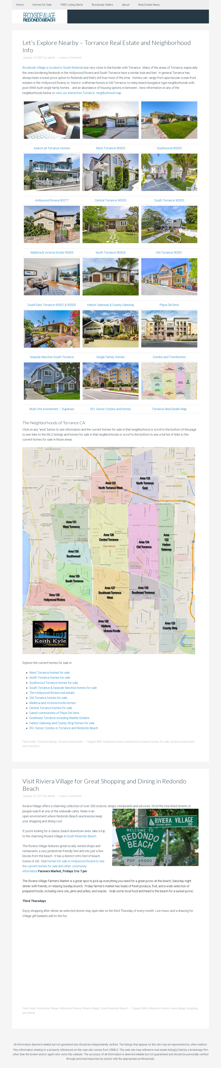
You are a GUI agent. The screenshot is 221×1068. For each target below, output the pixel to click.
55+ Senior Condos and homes (110, 409)
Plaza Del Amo (169, 305)
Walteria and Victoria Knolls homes (52, 703)
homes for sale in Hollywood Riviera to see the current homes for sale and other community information (63, 866)
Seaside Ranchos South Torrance (52, 357)
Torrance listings (47, 741)
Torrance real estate (70, 741)
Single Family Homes (110, 357)
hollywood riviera (113, 741)
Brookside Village (47, 1008)
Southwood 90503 (169, 148)
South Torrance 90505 (169, 200)
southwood (131, 741)
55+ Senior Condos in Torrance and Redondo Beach (63, 728)
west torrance (30, 746)
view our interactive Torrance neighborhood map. (89, 93)
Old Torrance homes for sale (48, 698)
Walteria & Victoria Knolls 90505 (51, 252)
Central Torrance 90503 (110, 200)
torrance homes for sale (154, 741)
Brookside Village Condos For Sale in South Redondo (39, 16)
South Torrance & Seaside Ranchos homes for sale (63, 688)
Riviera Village (90, 1008)
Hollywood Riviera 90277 (52, 200)
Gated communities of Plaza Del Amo (54, 713)
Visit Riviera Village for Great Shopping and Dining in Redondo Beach (104, 784)
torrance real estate (182, 741)
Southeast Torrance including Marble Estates (59, 718)
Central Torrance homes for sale (50, 708)
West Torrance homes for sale (49, 672)
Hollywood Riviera (70, 1008)
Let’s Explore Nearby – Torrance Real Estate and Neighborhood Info (106, 46)
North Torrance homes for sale (49, 677)
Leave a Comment (70, 57)
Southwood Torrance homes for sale (53, 683)
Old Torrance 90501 (169, 252)
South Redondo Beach (81, 836)
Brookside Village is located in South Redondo (53, 67)
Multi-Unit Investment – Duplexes (51, 409)
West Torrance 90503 (110, 148)
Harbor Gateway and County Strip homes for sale (61, 723)
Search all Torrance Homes (52, 148)
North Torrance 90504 (110, 252)
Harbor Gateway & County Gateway (110, 305)
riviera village (177, 1008)
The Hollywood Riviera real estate (52, 693)
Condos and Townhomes (169, 357)
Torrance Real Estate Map (169, 409)
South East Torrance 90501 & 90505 (52, 305)
